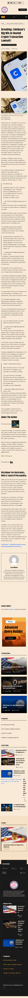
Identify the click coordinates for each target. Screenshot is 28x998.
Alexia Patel (7, 710)
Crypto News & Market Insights (15, 23)
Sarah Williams (5, 49)
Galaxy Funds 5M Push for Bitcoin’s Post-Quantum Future (12, 687)
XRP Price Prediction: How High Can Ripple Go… (24, 787)
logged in (11, 609)
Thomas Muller (7, 691)
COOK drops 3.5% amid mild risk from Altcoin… (13, 706)
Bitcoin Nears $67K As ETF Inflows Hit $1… (13, 668)
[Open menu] (14, 17)
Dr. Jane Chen (7, 672)
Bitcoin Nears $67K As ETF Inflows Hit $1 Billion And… (13, 846)
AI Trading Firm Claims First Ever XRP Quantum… (20, 806)
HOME (2, 23)
